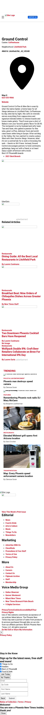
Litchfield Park (20, 47)
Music (8, 529)
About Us (9, 567)
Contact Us (10, 573)
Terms (10, 610)
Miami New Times (13, 598)
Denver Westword (13, 595)
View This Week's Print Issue (14, 512)
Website (5, 102)
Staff (8, 579)
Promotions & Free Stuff (16, 551)
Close (3, 713)
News (8, 520)
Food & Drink (11, 523)
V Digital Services (13, 604)
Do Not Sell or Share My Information (17, 630)
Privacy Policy (11, 557)
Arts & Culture (11, 526)
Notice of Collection (8, 702)
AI (32, 610)
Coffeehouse (13, 42)
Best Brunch (13, 156)
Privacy (5, 610)
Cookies (16, 610)
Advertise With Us (13, 545)
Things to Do (7, 664)
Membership (11, 582)
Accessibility (25, 610)
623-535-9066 (8, 98)
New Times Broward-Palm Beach (19, 601)
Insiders (5, 666)
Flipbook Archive (13, 576)
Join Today (5, 674)
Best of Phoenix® (9, 669)
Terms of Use (11, 554)
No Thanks (5, 677)
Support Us (33, 17)
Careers (9, 570)
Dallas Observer (12, 592)
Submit (12, 698)
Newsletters (11, 535)
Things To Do (11, 532)
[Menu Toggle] (3, 17)
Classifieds (10, 548)
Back (3, 698)
